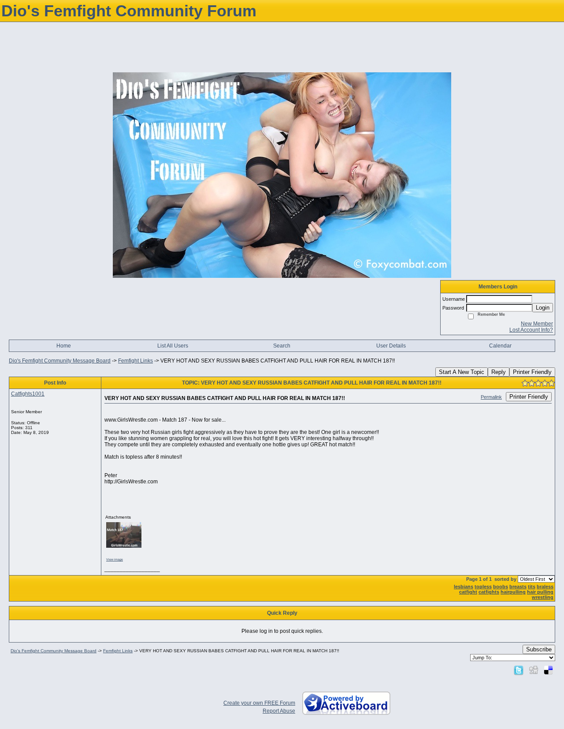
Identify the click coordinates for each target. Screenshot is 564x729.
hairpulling (513, 591)
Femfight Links (135, 361)
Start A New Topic (461, 372)
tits (531, 586)
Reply (498, 372)
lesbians (463, 586)
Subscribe (539, 649)
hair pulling (540, 591)
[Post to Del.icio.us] (548, 670)
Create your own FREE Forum (259, 703)
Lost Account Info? (531, 330)
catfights (489, 591)
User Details (391, 346)
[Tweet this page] (519, 670)
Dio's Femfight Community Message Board (60, 361)
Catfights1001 (28, 394)
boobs (500, 586)
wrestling (542, 597)
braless (545, 586)
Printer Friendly (532, 372)
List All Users (172, 346)
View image (114, 559)
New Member (537, 324)
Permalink (491, 397)
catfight (468, 591)
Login (542, 307)
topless (483, 586)
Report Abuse (279, 711)
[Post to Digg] (533, 670)
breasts (518, 586)
